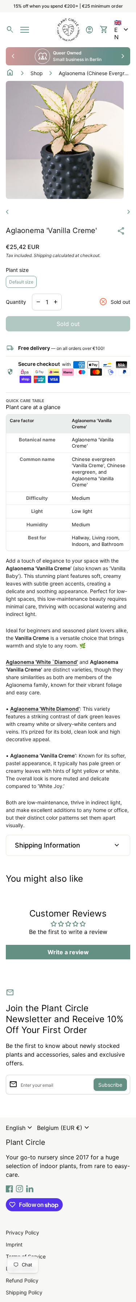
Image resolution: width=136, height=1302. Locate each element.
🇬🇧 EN (122, 30)
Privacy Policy (22, 1232)
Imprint (14, 1244)
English (20, 1127)
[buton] (20, 1127)
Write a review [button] (68, 952)
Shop (36, 73)
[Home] (68, 29)
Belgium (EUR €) (64, 1127)
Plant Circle (25, 1142)
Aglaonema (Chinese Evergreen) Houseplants (95, 73)
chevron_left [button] (13, 56)
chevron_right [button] (123, 56)
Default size (21, 282)
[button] (122, 30)
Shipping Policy (24, 1292)
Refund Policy (22, 1280)
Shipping (42, 255)
